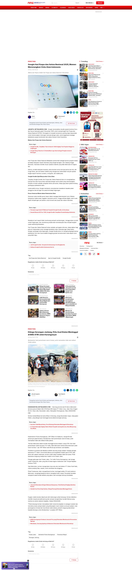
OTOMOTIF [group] (55, 7)
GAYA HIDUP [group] (71, 7)
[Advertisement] (65, 23)
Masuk (100, 3)
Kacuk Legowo (36, 394)
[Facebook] (81, 253)
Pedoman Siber (94, 248)
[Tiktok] (94, 253)
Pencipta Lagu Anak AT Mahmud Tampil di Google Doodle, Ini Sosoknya (49, 210)
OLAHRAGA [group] (63, 7)
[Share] (103, 64)
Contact (92, 250)
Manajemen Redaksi (84, 248)
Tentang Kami (89, 246)
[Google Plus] (98, 253)
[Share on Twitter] (68, 112)
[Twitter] (85, 253)
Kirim (74, 280)
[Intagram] (89, 253)
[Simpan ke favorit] (77, 70)
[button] (104, 7)
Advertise (82, 246)
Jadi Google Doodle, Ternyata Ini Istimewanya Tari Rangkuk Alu (47, 244)
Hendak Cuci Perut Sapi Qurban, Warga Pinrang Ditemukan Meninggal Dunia (51, 489)
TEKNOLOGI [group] (80, 7)
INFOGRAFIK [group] (89, 7)
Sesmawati (61, 116)
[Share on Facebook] (65, 112)
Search (77, 3)
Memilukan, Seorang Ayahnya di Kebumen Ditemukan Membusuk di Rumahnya (51, 523)
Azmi (33, 116)
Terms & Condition (84, 250)
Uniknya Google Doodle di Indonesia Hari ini (42, 247)
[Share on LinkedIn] (71, 112)
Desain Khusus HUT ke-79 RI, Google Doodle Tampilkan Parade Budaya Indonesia (52, 212)
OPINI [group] (96, 7)
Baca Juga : (32, 144)
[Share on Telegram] (74, 112)
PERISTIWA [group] (34, 7)
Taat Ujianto (61, 394)
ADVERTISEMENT (91, 111)
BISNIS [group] (47, 7)
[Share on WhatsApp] (77, 112)
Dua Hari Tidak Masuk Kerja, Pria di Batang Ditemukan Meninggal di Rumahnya (51, 424)
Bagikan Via (31, 112)
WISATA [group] (41, 7)
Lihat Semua (99, 61)
